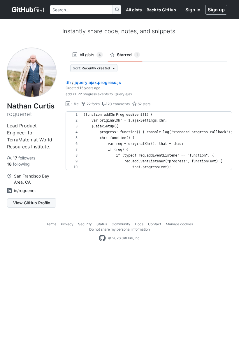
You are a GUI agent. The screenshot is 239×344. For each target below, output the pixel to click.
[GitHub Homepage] (102, 238)
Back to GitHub (161, 9)
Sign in (193, 10)
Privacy (67, 224)
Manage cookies (179, 224)
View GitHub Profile (31, 202)
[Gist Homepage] (28, 9)
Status (101, 224)
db (68, 82)
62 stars (143, 104)
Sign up (216, 10)
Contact (154, 224)
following (18, 164)
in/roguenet (25, 190)
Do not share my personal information (119, 229)
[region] (149, 141)
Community (121, 224)
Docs (139, 224)
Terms (51, 224)
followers (24, 157)
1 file (74, 104)
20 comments (118, 104)
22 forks (93, 104)
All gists (134, 9)
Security (85, 224)
